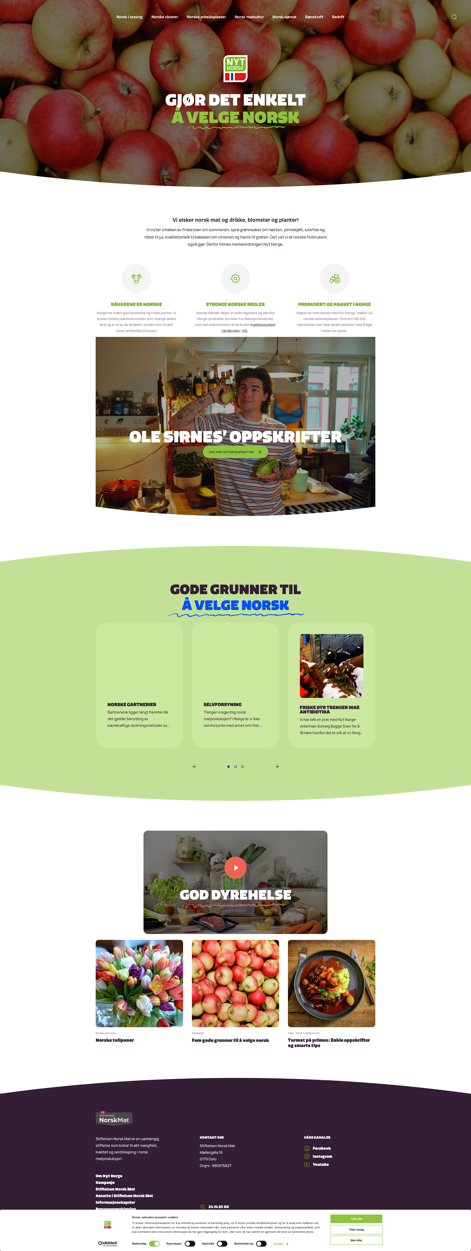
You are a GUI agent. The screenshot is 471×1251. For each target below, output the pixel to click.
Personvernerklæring (116, 1209)
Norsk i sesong (129, 17)
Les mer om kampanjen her (231, 451)
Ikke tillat (356, 1240)
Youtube (321, 1164)
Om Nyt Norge (109, 1176)
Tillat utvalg (356, 1229)
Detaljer (278, 1243)
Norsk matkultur (249, 17)
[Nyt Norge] (235, 68)
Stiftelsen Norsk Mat (115, 1189)
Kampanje (105, 1182)
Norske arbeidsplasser (206, 17)
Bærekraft (314, 17)
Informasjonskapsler (115, 1202)
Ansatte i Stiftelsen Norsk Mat (124, 1195)
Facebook (322, 1148)
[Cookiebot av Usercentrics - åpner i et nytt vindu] (108, 1244)
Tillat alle (356, 1218)
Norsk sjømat (284, 17)
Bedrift (338, 17)
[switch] (190, 1244)
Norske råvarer (164, 17)
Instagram (322, 1156)
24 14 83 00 (219, 1206)
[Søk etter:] (454, 17)
